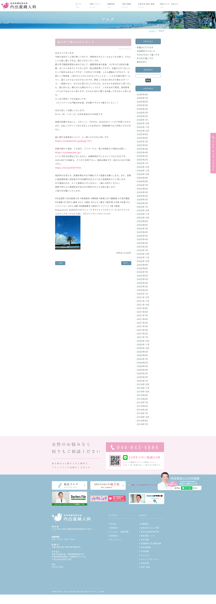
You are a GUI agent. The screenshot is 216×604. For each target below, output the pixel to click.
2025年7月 (142, 142)
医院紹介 (114, 528)
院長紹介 (114, 536)
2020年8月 (142, 355)
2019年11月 (143, 388)
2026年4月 (142, 109)
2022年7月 (142, 272)
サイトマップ (116, 540)
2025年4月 (142, 152)
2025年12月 (143, 123)
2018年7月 (142, 424)
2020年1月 (142, 381)
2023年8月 (142, 225)
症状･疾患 (145, 567)
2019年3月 (142, 410)
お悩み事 (145, 563)
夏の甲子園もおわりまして (75, 42)
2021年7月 (142, 315)
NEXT (125, 263)
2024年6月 (142, 189)
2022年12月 (143, 254)
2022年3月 (142, 287)
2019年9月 (142, 395)
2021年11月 (143, 301)
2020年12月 (143, 341)
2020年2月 (142, 377)
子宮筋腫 (145, 551)
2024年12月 (143, 167)
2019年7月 (142, 402)
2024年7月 (142, 185)
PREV (60, 263)
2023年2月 (142, 247)
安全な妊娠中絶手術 (150, 532)
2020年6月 (142, 363)
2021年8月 (142, 312)
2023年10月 (143, 218)
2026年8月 (142, 94)
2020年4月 (142, 370)
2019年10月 (143, 392)
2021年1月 (142, 337)
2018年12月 (143, 417)
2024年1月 (142, 207)
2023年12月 (143, 210)
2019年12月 (143, 384)
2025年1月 (142, 163)
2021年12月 (143, 297)
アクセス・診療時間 (119, 532)
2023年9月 (142, 221)
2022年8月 (142, 268)
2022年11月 (143, 257)
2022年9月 (142, 265)
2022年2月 (142, 290)
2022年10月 (143, 261)
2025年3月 (142, 156)
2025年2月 (142, 160)
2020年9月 (142, 352)
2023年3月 (142, 243)
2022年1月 (142, 294)
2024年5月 (142, 192)
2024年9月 (142, 178)
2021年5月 (142, 323)
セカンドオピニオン (150, 559)
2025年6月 (142, 145)
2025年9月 (142, 134)
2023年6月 (142, 232)
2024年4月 (142, 196)
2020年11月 (143, 345)
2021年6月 (142, 319)
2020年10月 (143, 348)
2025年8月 (142, 138)
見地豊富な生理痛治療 (151, 543)
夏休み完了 (142, 62)
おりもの (145, 555)
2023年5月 (142, 236)
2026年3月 (142, 113)
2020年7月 (142, 359)
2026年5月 (142, 105)
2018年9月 (142, 421)
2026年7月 (142, 98)
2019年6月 (142, 406)
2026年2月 (142, 116)
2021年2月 (142, 334)
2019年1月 (142, 413)
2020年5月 (142, 366)
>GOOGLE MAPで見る (62, 559)
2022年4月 (142, 283)
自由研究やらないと (146, 51)
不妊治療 (145, 540)
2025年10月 (143, 131)
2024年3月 (142, 200)
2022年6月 (142, 276)
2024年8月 (142, 181)
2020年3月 (142, 373)
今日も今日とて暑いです (148, 55)
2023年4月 (142, 239)
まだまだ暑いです (145, 58)
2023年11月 (143, 214)
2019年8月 (142, 399)
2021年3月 (142, 330)
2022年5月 (142, 279)
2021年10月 (143, 305)
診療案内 (145, 524)
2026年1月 (142, 120)
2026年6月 (142, 102)
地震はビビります (145, 47)
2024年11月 (143, 171)
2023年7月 (142, 229)
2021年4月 (142, 326)
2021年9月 (142, 308)
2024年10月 (143, 174)
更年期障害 (146, 547)
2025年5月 (142, 149)
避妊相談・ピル (148, 536)
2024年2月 (142, 203)
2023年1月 (142, 250)
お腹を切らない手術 (150, 528)
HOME (152, 31)
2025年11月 (143, 127)
